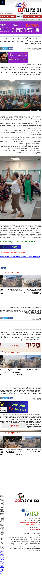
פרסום (2, 560)
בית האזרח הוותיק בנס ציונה (30, 64)
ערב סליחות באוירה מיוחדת (30, 330)
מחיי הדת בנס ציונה (17, 308)
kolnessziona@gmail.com (28, 522)
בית (39, 16)
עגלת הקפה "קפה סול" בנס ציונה (17, 414)
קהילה (19, 16)
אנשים (2, 16)
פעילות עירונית (23, 20)
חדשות (33, 16)
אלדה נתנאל (19, 526)
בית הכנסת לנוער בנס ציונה (15, 330)
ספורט (26, 16)
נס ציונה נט (36, 38)
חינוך (38, 20)
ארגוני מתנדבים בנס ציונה (14, 38)
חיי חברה (11, 16)
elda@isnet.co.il (35, 530)
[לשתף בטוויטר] (5, 49)
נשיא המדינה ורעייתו (32, 414)
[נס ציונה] (28, 14)
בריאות (32, 20)
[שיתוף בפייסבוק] (10, 49)
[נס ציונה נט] (27, 504)
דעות (2, 519)
